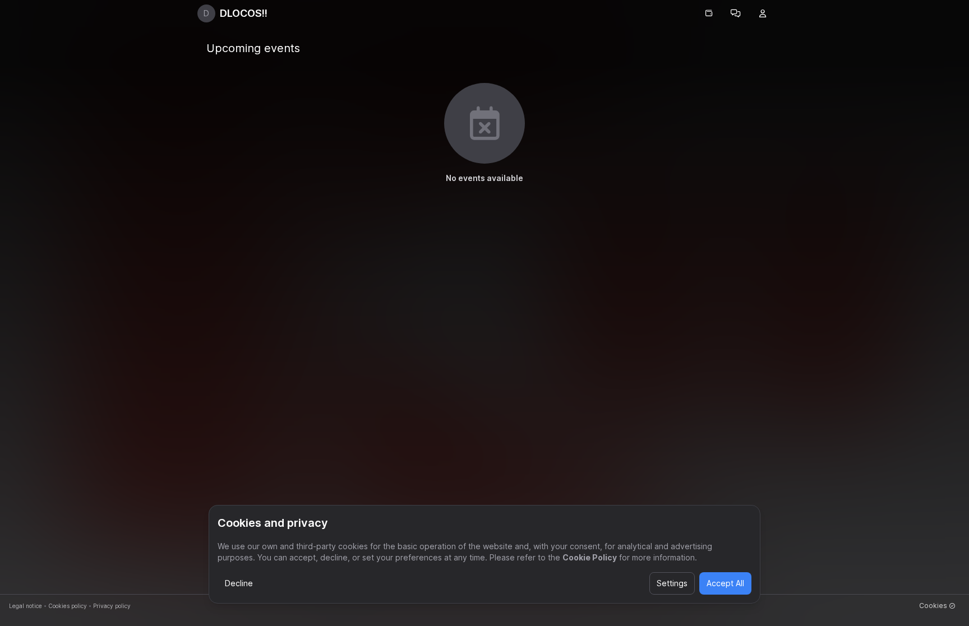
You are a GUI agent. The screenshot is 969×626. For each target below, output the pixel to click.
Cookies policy (67, 605)
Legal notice (25, 605)
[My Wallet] (709, 13)
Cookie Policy (589, 557)
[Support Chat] (736, 13)
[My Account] (763, 13)
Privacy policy (112, 605)
